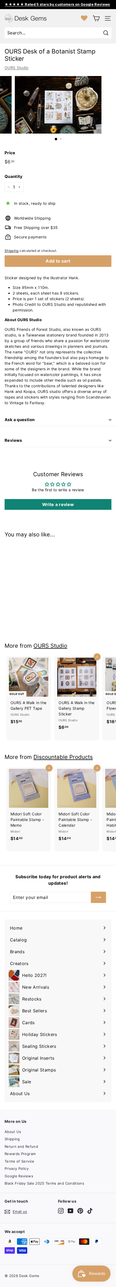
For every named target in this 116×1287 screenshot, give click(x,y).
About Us (13, 1132)
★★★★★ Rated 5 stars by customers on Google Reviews (57, 4)
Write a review (58, 504)
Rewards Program (20, 1154)
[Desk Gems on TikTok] (90, 1211)
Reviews (13, 440)
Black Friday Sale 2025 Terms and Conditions (44, 1183)
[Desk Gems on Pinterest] (80, 1211)
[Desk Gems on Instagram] (61, 1211)
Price (10, 152)
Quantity (14, 176)
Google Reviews (19, 1176)
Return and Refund (21, 1146)
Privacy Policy (17, 1168)
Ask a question (20, 419)
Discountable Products (63, 757)
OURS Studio (17, 67)
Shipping (12, 251)
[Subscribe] (98, 897)
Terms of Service (20, 1161)
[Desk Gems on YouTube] (70, 1211)
